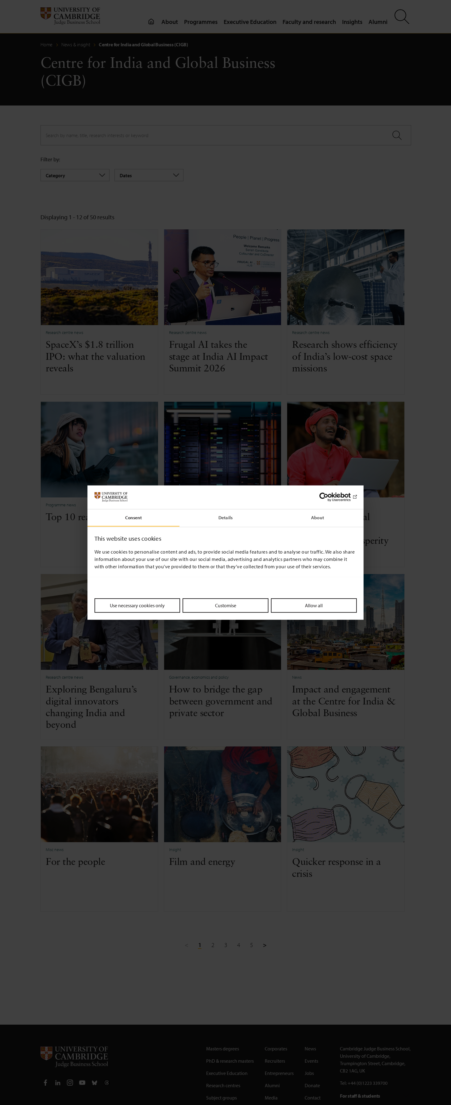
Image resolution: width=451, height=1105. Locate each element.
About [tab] (317, 517)
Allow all (314, 605)
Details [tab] (225, 517)
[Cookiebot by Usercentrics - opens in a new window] (330, 497)
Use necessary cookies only (137, 605)
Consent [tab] (133, 517)
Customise (225, 605)
